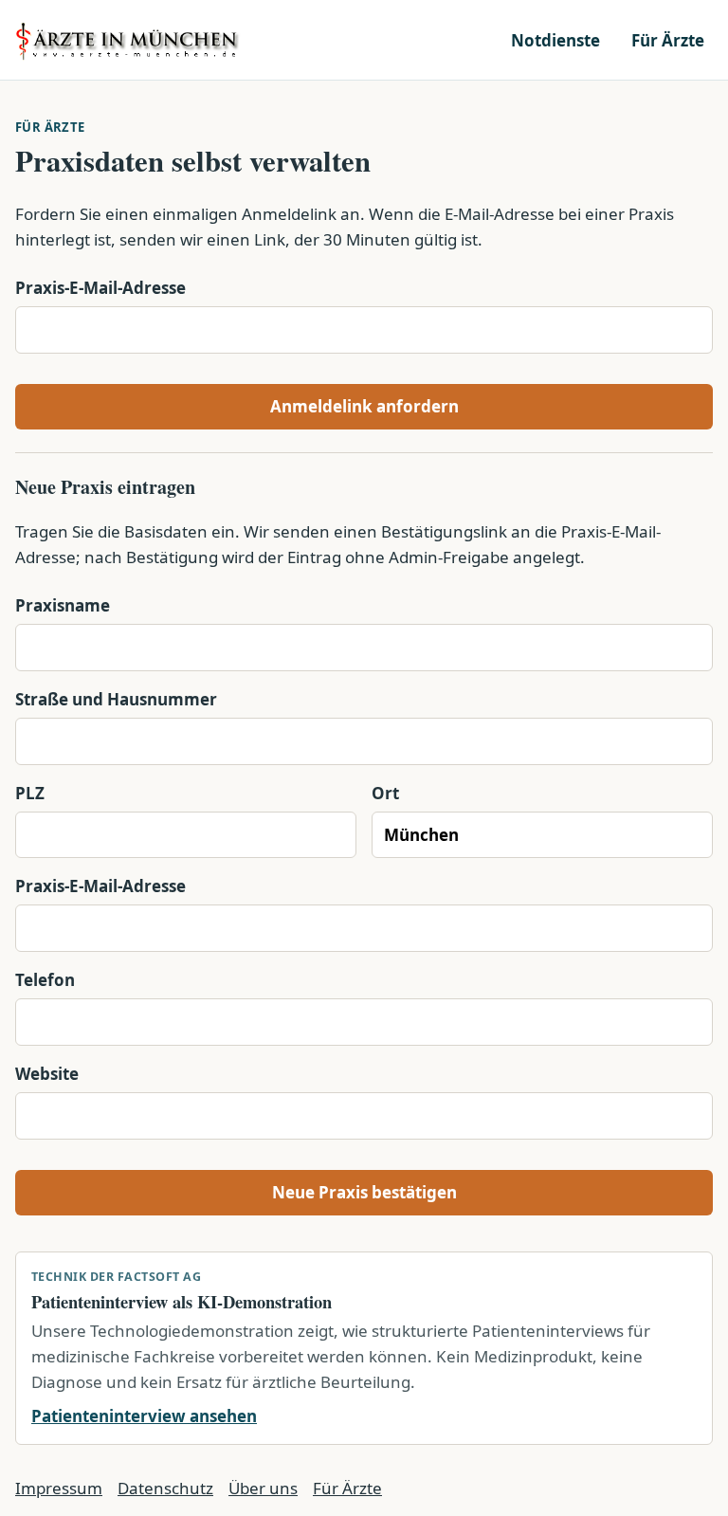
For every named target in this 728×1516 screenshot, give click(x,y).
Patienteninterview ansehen (144, 1416)
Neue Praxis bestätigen (364, 1192)
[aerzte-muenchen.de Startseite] (129, 39)
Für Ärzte (667, 40)
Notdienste (555, 40)
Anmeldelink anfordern (364, 406)
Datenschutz (165, 1488)
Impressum (58, 1488)
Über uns (263, 1488)
